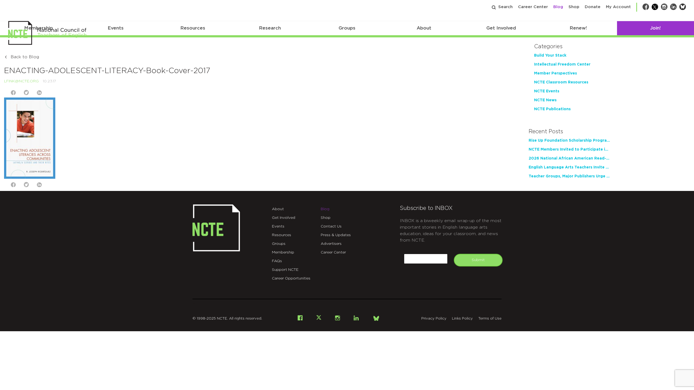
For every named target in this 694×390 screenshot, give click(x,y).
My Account (618, 7)
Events (116, 28)
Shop (573, 7)
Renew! (578, 28)
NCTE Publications (552, 109)
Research (270, 28)
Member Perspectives (555, 73)
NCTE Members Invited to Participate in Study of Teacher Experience (569, 149)
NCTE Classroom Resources (561, 82)
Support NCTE (285, 270)
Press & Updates (336, 235)
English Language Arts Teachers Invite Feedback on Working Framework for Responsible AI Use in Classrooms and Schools (569, 167)
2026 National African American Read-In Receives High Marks (569, 158)
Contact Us (331, 226)
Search (505, 7)
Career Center (533, 7)
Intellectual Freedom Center (562, 64)
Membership (283, 252)
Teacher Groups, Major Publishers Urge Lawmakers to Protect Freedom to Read (569, 176)
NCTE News (545, 100)
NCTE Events (546, 91)
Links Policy (462, 318)
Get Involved (501, 28)
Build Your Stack (550, 55)
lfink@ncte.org (21, 81)
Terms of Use (490, 318)
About (424, 28)
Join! (655, 28)
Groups (347, 28)
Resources (192, 28)
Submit (478, 260)
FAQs (277, 261)
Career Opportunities (291, 278)
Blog (558, 7)
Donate (592, 7)
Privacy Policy (433, 318)
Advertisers (331, 244)
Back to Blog (25, 57)
